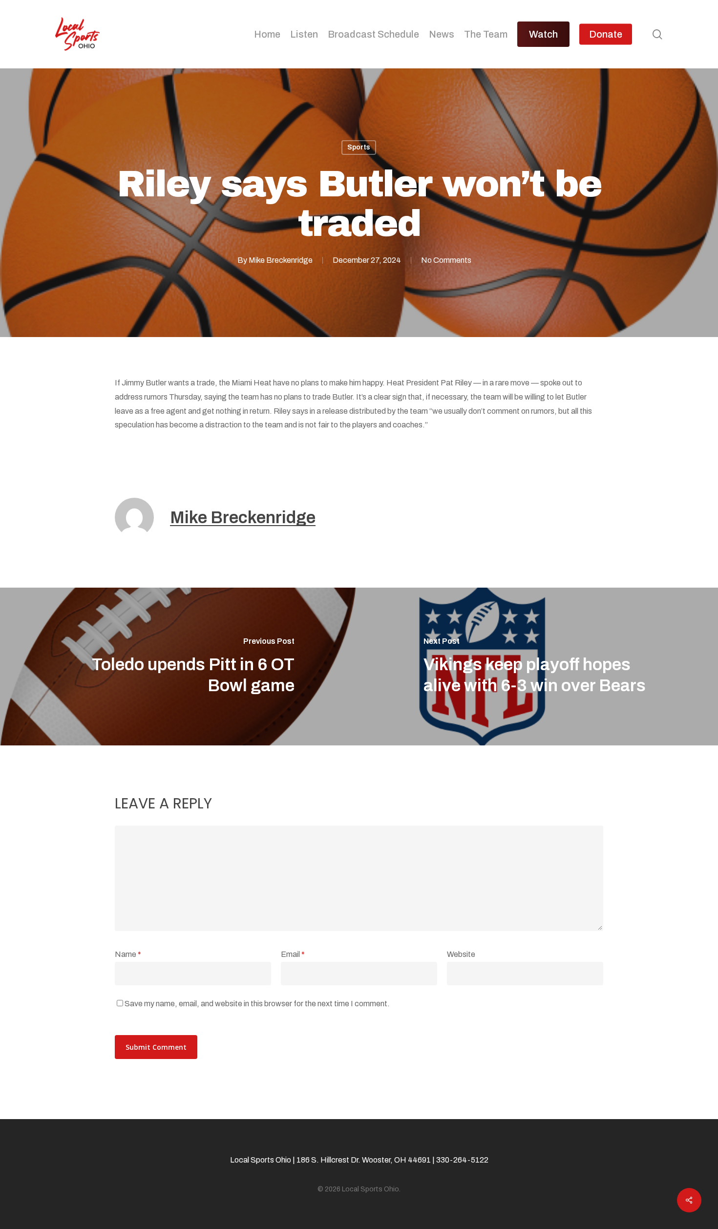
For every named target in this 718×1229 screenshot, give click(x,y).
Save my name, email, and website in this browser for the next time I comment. (257, 1003)
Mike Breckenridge (281, 260)
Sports (358, 147)
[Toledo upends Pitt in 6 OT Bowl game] (179, 666)
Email (293, 954)
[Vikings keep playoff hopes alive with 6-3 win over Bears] (538, 666)
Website (461, 954)
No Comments (446, 260)
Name (128, 954)
